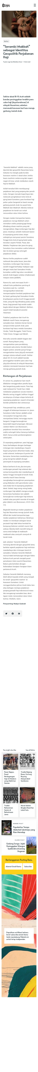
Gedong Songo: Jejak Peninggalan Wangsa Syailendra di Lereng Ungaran (15, 847)
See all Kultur (30, 750)
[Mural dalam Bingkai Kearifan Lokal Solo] (27, 802)
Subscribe (28, 866)
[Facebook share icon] (13, 613)
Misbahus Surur (17, 62)
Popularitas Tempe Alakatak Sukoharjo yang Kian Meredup (24, 829)
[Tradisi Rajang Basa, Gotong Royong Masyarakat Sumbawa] (27, 770)
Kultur (6, 41)
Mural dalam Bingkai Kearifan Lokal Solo (27, 807)
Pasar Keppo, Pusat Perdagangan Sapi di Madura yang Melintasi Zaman (10, 777)
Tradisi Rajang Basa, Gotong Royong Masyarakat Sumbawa (26, 776)
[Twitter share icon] (6, 613)
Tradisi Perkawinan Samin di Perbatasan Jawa (8, 809)
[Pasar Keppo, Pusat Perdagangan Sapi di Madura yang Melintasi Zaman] (10, 770)
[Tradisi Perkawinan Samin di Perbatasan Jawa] (10, 802)
